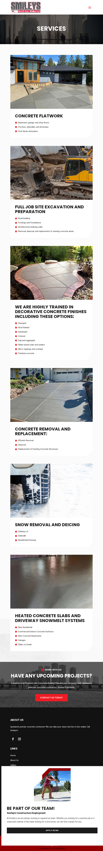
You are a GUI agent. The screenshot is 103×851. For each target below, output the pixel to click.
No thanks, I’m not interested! (52, 848)
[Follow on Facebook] (13, 739)
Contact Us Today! (51, 697)
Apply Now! (52, 830)
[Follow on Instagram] (19, 739)
